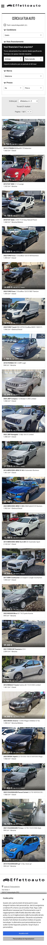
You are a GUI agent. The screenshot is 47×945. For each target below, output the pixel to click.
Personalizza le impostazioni (23, 939)
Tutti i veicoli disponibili (17, 25)
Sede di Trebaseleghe (12, 887)
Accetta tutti (23, 933)
